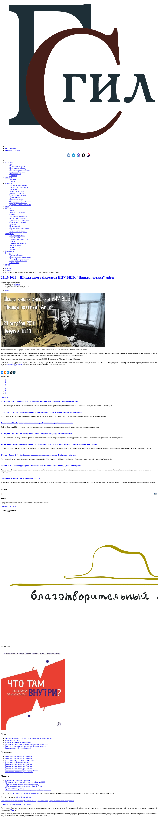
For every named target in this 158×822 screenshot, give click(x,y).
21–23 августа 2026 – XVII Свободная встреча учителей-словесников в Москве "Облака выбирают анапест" (43, 412)
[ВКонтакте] (2, 372)
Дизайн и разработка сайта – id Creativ (17, 804)
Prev (2, 397)
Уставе (12, 810)
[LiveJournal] (14, 372)
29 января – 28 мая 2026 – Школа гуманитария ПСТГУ (22, 478)
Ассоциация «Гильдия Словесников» (25, 793)
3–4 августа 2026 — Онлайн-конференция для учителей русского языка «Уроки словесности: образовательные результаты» (49, 444)
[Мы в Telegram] (74, 156)
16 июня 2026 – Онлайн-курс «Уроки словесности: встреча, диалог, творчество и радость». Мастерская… (41, 465)
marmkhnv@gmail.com (14, 365)
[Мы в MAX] (79, 156)
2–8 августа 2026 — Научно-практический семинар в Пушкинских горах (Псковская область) (37, 423)
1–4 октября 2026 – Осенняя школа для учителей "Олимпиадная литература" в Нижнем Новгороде (39, 401)
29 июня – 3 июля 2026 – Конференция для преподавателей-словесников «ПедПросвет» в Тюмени (38, 455)
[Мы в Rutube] (89, 156)
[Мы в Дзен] (84, 156)
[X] (11, 372)
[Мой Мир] (8, 372)
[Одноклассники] (5, 372)
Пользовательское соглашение (12, 801)
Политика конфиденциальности (36, 801)
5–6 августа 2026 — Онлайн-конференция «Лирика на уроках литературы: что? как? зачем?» (37, 433)
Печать (7, 290)
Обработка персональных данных (61, 801)
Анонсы (8, 270)
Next (6, 397)
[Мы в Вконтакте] (69, 156)
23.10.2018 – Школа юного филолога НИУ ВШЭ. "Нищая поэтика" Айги (57, 277)
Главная (8, 268)
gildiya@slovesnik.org (23, 797)
